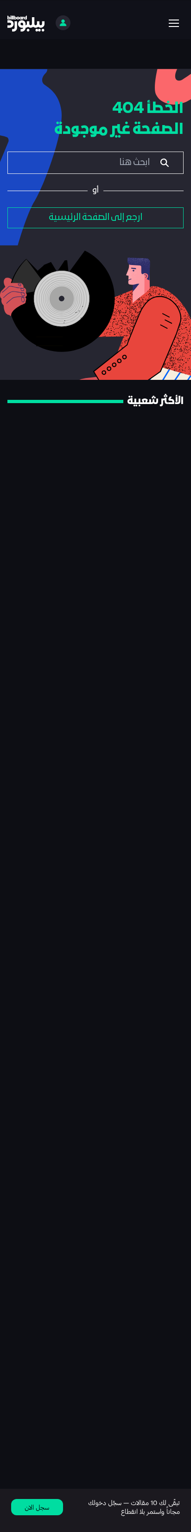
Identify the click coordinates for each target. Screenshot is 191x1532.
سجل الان (37, 1507)
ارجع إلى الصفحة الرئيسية (95, 218)
